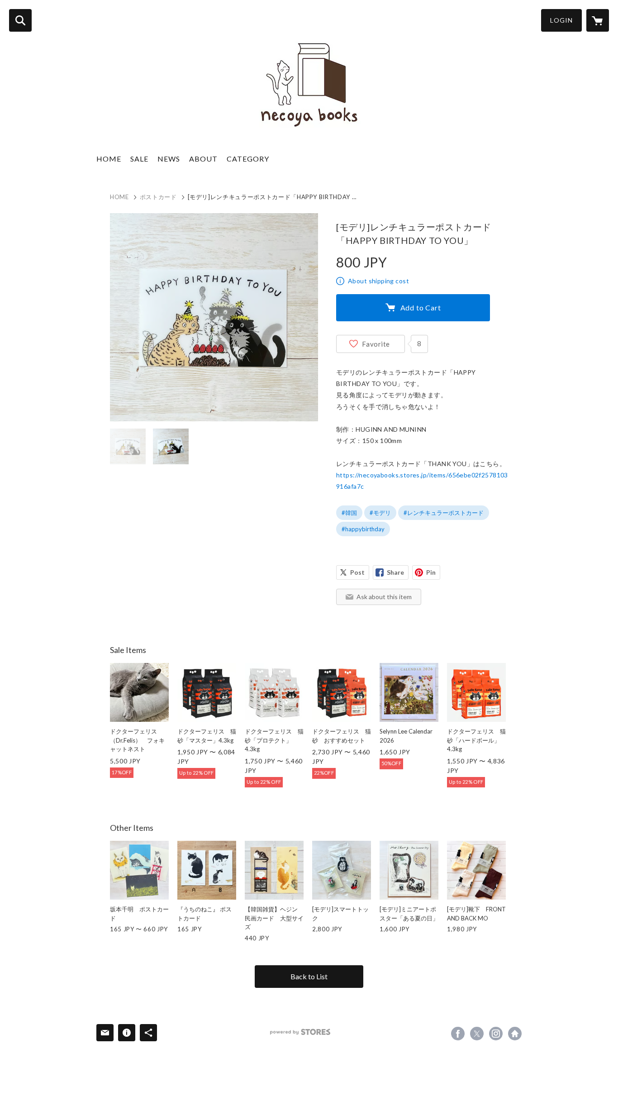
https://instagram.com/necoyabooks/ (496, 1033)
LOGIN (561, 20)
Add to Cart (420, 307)
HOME (108, 158)
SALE (139, 158)
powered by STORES (300, 1032)
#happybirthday (363, 529)
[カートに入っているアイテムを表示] (597, 20)
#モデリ (380, 512)
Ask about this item (384, 597)
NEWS (168, 158)
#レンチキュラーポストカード (444, 512)
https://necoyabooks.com (515, 1033)
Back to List (309, 976)
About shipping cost (378, 281)
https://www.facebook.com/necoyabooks (458, 1033)
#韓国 (349, 512)
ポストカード (158, 196)
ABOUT (203, 158)
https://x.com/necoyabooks (477, 1033)
